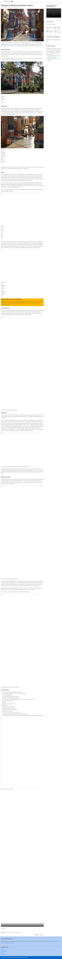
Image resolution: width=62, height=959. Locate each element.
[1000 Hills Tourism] (29, 1)
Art (15, 932)
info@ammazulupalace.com (14, 693)
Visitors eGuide (4, 951)
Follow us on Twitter (59, 28)
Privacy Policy (3, 954)
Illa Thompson (9, 7)
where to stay (50, 57)
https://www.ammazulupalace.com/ (14, 712)
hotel (20, 932)
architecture (13, 932)
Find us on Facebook (51, 28)
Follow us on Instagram (59, 31)
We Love (6, 932)
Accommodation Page (5, 304)
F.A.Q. (2, 952)
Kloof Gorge (14, 45)
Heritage (18, 932)
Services (2, 949)
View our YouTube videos (51, 31)
